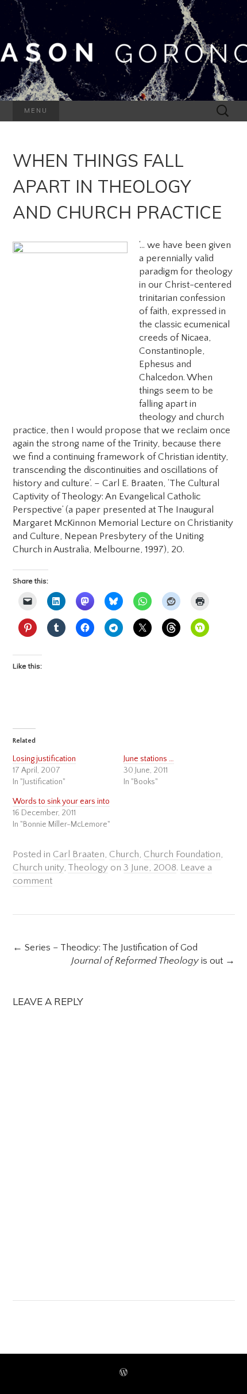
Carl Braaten (79, 854)
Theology (88, 867)
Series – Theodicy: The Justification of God (105, 947)
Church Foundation (182, 854)
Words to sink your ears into (61, 801)
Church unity (38, 867)
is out (153, 961)
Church (124, 854)
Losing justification (44, 758)
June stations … (149, 758)
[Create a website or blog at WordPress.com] (123, 1373)
